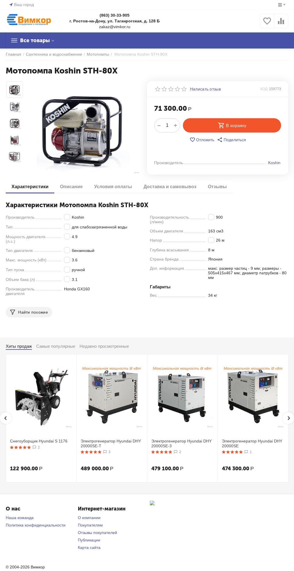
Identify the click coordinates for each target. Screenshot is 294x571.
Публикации (89, 540)
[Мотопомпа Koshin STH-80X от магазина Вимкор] (83, 127)
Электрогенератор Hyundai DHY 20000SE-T (111, 443)
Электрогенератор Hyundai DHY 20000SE (252, 443)
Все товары (35, 40)
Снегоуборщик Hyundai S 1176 (38, 441)
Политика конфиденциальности (35, 525)
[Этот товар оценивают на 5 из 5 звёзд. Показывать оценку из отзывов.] (20, 447)
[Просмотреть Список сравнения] (281, 24)
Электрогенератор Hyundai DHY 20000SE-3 (181, 443)
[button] (231, 140)
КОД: (264, 89)
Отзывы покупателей (97, 532)
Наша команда (20, 517)
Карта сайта (89, 547)
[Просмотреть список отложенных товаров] (267, 24)
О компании (89, 517)
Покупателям (90, 525)
